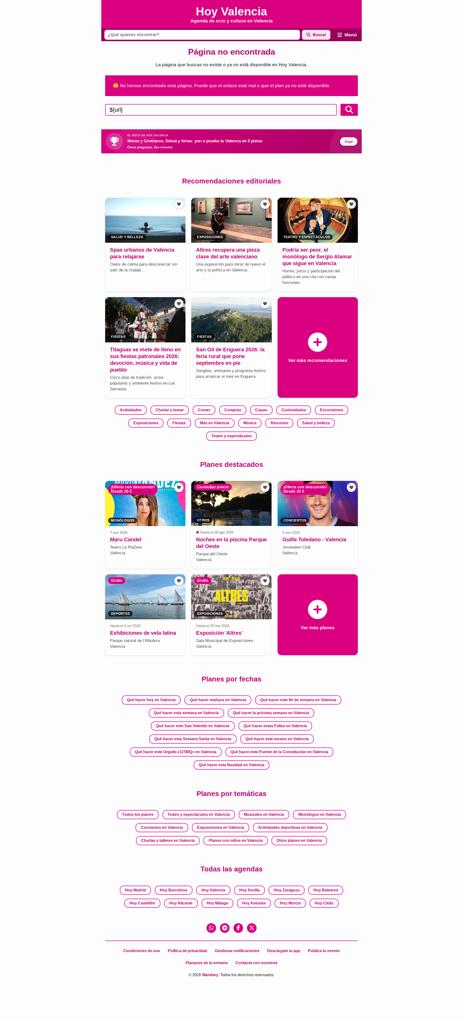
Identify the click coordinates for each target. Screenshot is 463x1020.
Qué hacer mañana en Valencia (218, 700)
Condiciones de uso (141, 951)
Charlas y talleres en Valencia (168, 840)
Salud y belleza (316, 423)
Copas (261, 410)
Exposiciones (145, 423)
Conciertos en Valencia (162, 827)
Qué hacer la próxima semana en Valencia (271, 713)
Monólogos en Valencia (319, 814)
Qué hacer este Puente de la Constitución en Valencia (279, 752)
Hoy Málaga (217, 903)
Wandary (210, 975)
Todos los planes (137, 814)
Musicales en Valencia (264, 814)
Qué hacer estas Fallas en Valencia (275, 726)
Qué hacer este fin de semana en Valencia (298, 700)
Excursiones (331, 410)
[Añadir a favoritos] (179, 204)
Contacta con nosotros (256, 963)
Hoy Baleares (325, 890)
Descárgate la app (283, 951)
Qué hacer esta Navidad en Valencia (231, 765)
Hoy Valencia (213, 890)
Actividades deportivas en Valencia (290, 827)
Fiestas (179, 423)
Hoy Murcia (290, 903)
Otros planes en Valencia (299, 840)
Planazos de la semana (207, 963)
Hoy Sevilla (249, 890)
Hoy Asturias (254, 903)
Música (249, 423)
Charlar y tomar (170, 410)
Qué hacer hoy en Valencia (151, 700)
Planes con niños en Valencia (236, 840)
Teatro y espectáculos (231, 436)
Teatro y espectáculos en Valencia (199, 814)
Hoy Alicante (180, 903)
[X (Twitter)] (252, 928)
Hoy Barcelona (173, 890)
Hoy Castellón (142, 903)
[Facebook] (238, 928)
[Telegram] (225, 928)
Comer (204, 410)
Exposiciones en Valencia (220, 827)
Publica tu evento (324, 951)
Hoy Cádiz (324, 903)
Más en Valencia (214, 423)
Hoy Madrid (135, 890)
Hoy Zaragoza (287, 890)
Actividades (131, 410)
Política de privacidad (187, 951)
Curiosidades (293, 410)
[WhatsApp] (211, 928)
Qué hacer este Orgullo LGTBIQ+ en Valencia (175, 752)
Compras (232, 410)
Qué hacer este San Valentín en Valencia (192, 726)
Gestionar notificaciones (237, 951)
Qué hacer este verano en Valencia (277, 739)
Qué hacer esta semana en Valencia (186, 713)
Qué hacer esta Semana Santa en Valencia (192, 739)
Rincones (279, 423)
